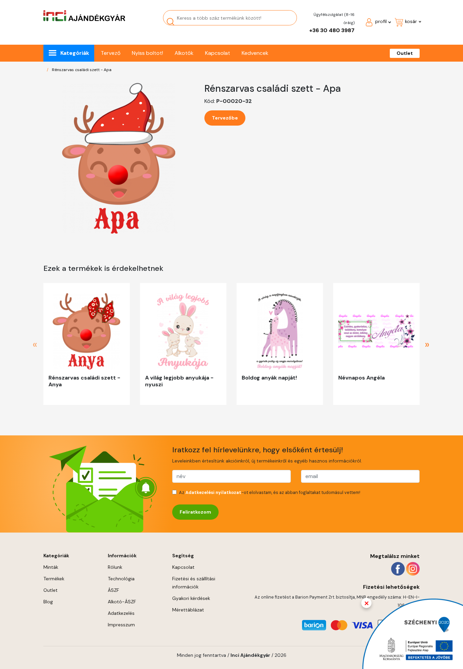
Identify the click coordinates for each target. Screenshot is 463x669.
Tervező (110, 53)
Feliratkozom (195, 512)
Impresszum (121, 625)
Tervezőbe (225, 118)
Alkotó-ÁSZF (122, 602)
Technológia (121, 579)
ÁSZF (113, 590)
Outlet (405, 53)
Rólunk (115, 567)
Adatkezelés (121, 613)
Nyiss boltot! (147, 53)
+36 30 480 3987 (332, 30)
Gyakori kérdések (191, 598)
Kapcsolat (217, 53)
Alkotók (184, 53)
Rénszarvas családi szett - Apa (82, 69)
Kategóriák (74, 53)
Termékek (53, 579)
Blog (48, 602)
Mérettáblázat (188, 610)
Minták (50, 567)
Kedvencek (255, 53)
